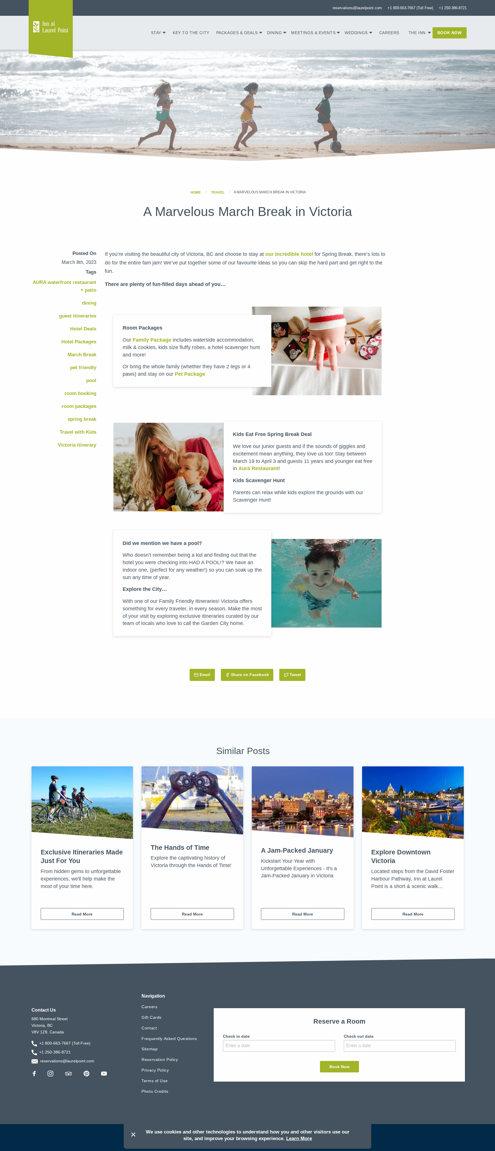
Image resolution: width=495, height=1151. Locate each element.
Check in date (236, 1036)
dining (89, 303)
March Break (82, 354)
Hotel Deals (83, 329)
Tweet (297, 674)
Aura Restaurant (258, 468)
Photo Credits (155, 1091)
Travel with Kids (78, 432)
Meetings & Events (313, 32)
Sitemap (150, 1049)
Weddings (356, 32)
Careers (389, 32)
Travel (218, 192)
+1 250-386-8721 (453, 8)
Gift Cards (152, 1017)
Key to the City (191, 32)
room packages (79, 406)
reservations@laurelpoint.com (357, 8)
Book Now (449, 32)
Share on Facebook (250, 674)
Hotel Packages (78, 341)
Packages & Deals (237, 32)
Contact (149, 1028)
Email (207, 674)
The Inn (417, 32)
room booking (80, 393)
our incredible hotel (289, 254)
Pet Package (190, 374)
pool (91, 380)
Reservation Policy (160, 1059)
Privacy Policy (155, 1070)
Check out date (359, 1036)
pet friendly (83, 367)
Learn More (299, 1138)
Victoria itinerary (77, 445)
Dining (274, 32)
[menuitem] (158, 33)
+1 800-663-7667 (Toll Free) (410, 8)
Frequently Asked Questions (169, 1038)
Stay (156, 32)
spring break (82, 419)
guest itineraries (77, 316)
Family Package (152, 340)
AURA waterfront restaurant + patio (64, 286)
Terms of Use (155, 1080)
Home (195, 192)
